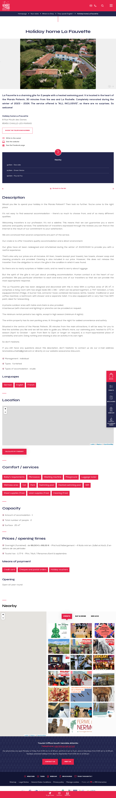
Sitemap (13, 782)
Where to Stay (48, 14)
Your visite (35, 14)
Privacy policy (58, 782)
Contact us (50, 761)
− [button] (5, 412)
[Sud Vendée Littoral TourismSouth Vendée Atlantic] (6, 6)
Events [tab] (66, 616)
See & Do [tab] (95, 616)
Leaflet (93, 444)
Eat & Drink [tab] (80, 616)
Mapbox (99, 444)
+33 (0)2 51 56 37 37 (64, 746)
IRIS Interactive (100, 782)
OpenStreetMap (108, 444)
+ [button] (5, 408)
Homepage (22, 14)
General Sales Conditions (41, 782)
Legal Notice (24, 782)
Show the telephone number (17, 130)
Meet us (67, 761)
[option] (58, 64)
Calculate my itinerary (14, 451)
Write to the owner (13, 138)
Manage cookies (72, 782)
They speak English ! (65, 14)
